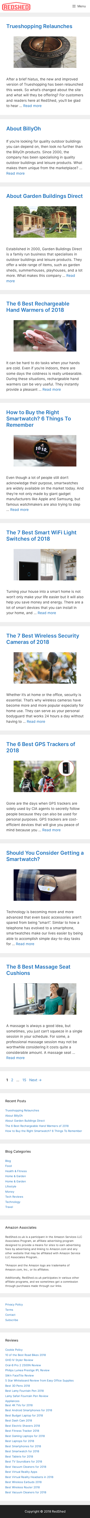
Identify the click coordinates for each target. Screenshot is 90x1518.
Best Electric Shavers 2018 (22, 1425)
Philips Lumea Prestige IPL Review (27, 1370)
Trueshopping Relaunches (39, 26)
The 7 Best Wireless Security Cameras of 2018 (42, 639)
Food (8, 1165)
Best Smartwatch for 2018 (22, 1451)
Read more (32, 106)
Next (35, 1080)
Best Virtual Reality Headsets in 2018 (29, 1477)
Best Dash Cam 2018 (18, 1420)
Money (9, 1191)
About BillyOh (23, 128)
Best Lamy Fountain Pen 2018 (24, 1390)
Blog (8, 1160)
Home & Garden (15, 1176)
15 (24, 1080)
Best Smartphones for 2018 (23, 1446)
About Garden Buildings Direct (44, 196)
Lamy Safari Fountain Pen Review (26, 1396)
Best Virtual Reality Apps (21, 1471)
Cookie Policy (14, 1349)
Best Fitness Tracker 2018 (22, 1430)
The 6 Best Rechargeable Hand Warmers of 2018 (37, 306)
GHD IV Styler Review (19, 1360)
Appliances (12, 1401)
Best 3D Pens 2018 (17, 1385)
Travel (9, 1207)
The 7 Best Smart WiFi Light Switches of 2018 (41, 535)
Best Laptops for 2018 (19, 1441)
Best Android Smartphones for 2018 (28, 1410)
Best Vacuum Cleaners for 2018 (25, 1466)
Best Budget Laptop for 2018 (24, 1415)
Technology (12, 1202)
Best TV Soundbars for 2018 (23, 1461)
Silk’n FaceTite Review (19, 1375)
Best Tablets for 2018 (19, 1456)
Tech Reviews (14, 1196)
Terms (9, 1309)
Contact (10, 1314)
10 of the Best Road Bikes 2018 (25, 1355)
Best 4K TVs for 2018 (19, 1405)
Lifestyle (10, 1186)
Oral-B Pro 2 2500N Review (23, 1365)
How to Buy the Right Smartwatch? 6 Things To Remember (38, 418)
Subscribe (11, 1320)
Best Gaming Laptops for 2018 (25, 1436)
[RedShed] (16, 6)
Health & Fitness (16, 1171)
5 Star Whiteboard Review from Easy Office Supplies (39, 1380)
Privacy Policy (14, 1304)
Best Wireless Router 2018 (22, 1487)
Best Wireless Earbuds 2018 (23, 1482)
